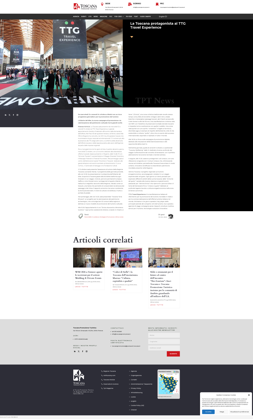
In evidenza (95, 217)
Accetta (208, 412)
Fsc (110, 16)
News (96, 16)
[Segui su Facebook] (13, 115)
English (162, 17)
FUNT (136, 16)
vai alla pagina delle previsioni (164, 396)
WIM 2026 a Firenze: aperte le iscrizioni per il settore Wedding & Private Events (88, 275)
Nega (222, 412)
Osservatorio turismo (110, 384)
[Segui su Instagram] (17, 115)
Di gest (161, 215)
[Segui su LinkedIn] (5, 115)
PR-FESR (129, 16)
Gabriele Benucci (82, 281)
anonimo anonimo (157, 300)
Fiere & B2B (87, 217)
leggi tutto (81, 286)
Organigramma (136, 375)
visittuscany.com (109, 375)
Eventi (83, 16)
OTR (89, 16)
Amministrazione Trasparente (141, 384)
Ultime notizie (119, 217)
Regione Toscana (109, 371)
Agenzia (76, 16)
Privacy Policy (136, 388)
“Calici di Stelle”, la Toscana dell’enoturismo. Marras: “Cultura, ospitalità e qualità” (125, 276)
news (98, 281)
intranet (134, 410)
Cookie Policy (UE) (137, 405)
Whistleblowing (136, 392)
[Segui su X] (9, 115)
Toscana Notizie (119, 284)
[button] (249, 395)
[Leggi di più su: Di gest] (169, 216)
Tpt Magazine (108, 388)
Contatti (134, 380)
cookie (133, 397)
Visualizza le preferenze (239, 412)
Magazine (103, 16)
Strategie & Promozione (107, 217)
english (133, 401)
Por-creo (118, 16)
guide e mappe (145, 16)
